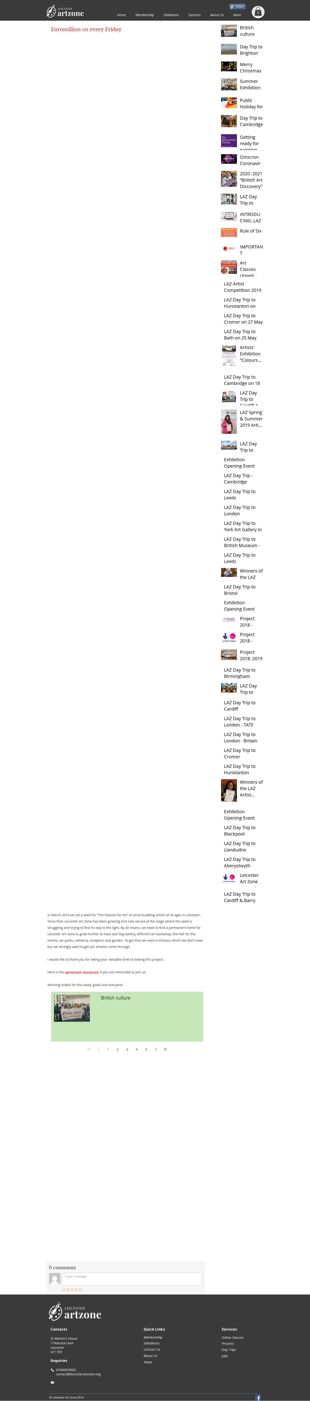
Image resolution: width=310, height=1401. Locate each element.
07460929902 (66, 1370)
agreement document (82, 972)
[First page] (89, 1049)
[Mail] (52, 1382)
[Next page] (156, 1049)
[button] (258, 11)
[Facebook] (258, 1398)
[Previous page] (98, 1049)
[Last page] (165, 1049)
